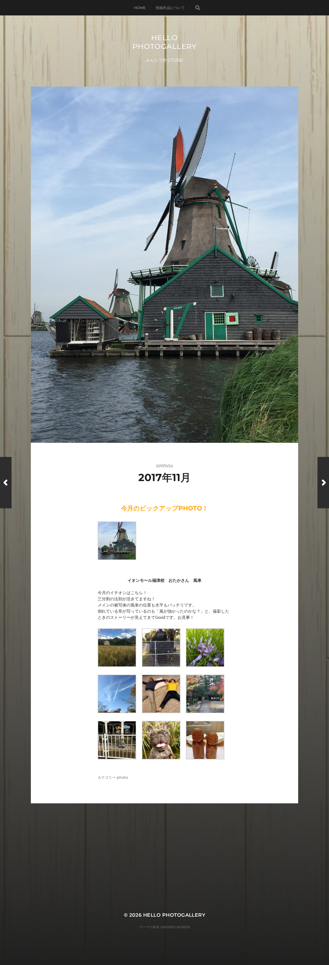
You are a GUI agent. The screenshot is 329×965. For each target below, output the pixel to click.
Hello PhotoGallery (164, 42)
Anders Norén (175, 927)
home (140, 7)
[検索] (197, 7)
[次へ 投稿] (323, 482)
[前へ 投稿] (6, 482)
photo (122, 777)
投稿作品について (170, 7)
